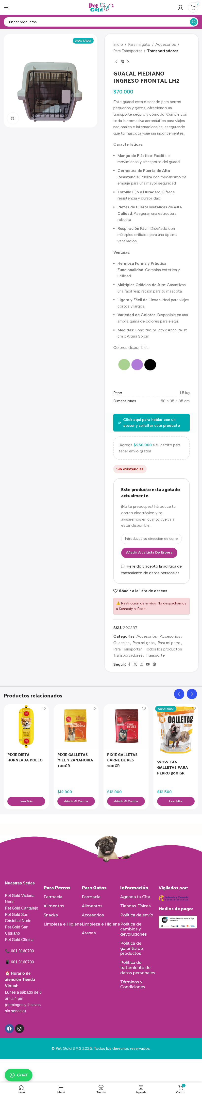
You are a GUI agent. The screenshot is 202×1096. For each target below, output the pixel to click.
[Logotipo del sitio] (101, 7)
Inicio (118, 44)
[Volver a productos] (122, 62)
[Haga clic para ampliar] (12, 118)
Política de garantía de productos (131, 948)
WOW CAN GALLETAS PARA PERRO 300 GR (172, 767)
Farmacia (53, 897)
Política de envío (136, 915)
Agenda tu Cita (135, 897)
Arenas (89, 933)
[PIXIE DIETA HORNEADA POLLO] (26, 726)
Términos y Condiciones (132, 984)
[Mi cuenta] (180, 7)
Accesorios (165, 44)
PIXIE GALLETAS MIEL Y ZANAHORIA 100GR (75, 760)
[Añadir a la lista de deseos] (44, 708)
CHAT (22, 1075)
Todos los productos (163, 649)
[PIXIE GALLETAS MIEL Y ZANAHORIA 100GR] (76, 726)
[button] (76, 801)
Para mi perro (169, 642)
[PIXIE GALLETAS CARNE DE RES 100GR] (126, 726)
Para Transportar (127, 50)
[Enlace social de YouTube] (147, 664)
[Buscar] (193, 22)
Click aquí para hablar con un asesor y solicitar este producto (151, 422)
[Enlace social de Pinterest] (154, 664)
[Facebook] (9, 1028)
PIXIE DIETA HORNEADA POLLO (25, 757)
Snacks (51, 915)
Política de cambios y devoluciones (133, 929)
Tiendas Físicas (135, 906)
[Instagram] (19, 1028)
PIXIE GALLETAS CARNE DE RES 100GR (122, 760)
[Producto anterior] (116, 62)
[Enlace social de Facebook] (129, 664)
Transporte (155, 655)
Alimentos (54, 906)
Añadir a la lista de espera (149, 552)
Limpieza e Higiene (63, 924)
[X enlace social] (135, 664)
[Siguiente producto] (128, 62)
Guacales (121, 642)
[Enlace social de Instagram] (141, 664)
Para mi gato (139, 44)
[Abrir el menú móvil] (6, 7)
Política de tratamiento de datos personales (137, 967)
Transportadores (162, 50)
